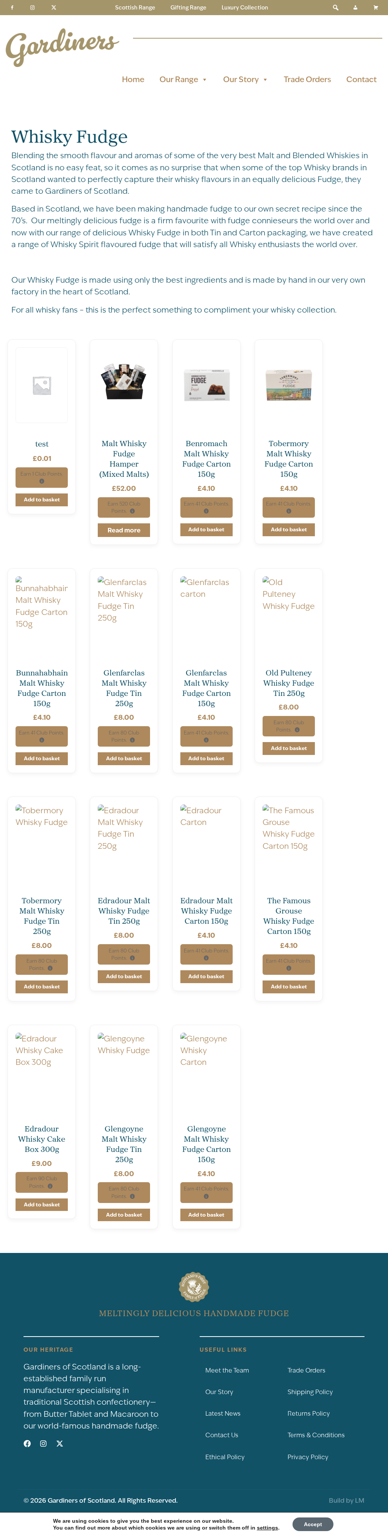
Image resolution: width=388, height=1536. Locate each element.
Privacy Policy (308, 1457)
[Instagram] (32, 7)
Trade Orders (307, 79)
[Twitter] (54, 7)
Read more (124, 530)
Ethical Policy (225, 1457)
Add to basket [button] (42, 499)
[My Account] (355, 7)
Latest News (223, 1414)
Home (133, 79)
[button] (335, 7)
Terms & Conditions (316, 1435)
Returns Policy (309, 1414)
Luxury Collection (245, 7)
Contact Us (221, 1435)
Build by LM (347, 1500)
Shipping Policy (310, 1392)
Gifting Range (189, 7)
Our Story (241, 79)
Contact (361, 79)
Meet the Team (227, 1370)
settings (267, 1528)
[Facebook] (12, 7)
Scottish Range (135, 7)
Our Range (179, 79)
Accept (313, 1524)
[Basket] (375, 7)
